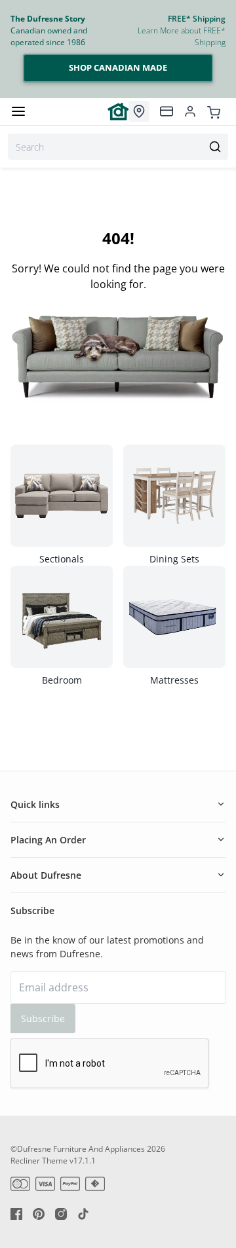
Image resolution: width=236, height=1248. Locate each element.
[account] (190, 111)
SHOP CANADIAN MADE (118, 67)
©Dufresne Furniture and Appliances (77, 1148)
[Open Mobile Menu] (18, 111)
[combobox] (118, 147)
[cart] (213, 111)
